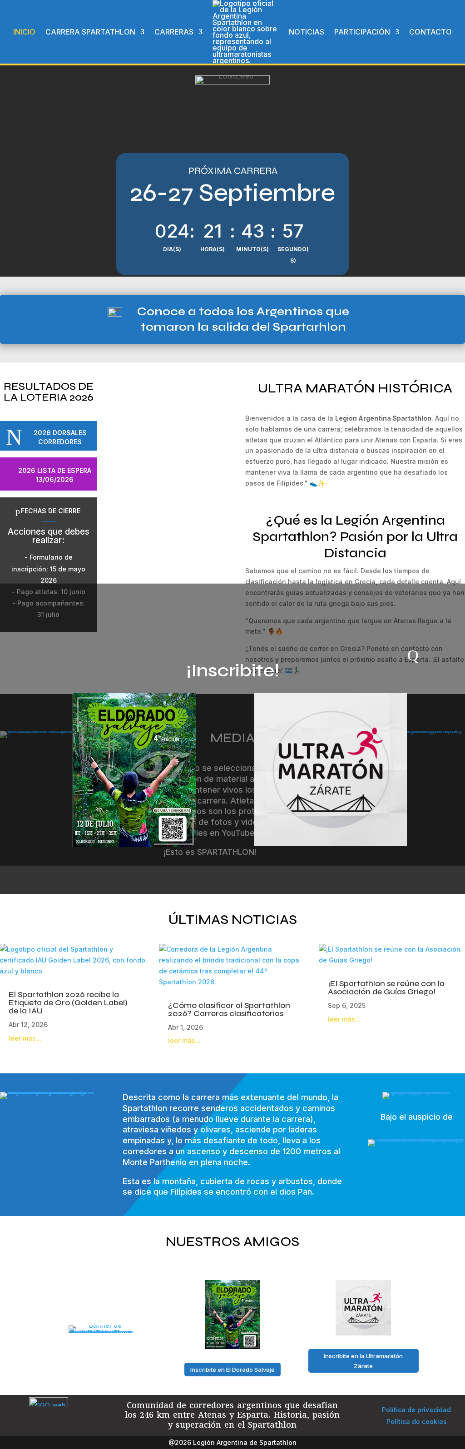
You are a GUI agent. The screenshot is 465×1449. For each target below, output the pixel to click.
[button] (115, 478)
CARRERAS (173, 31)
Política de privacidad (416, 1410)
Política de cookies (416, 1421)
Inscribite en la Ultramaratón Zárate (363, 1361)
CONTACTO (430, 31)
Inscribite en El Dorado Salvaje (232, 1369)
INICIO (24, 31)
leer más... (25, 1038)
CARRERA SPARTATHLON (90, 31)
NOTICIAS (306, 31)
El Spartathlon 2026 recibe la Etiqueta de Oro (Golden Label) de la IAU (68, 1002)
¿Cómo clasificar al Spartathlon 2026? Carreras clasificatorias (229, 1009)
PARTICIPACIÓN (362, 31)
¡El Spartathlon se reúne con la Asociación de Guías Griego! (386, 987)
